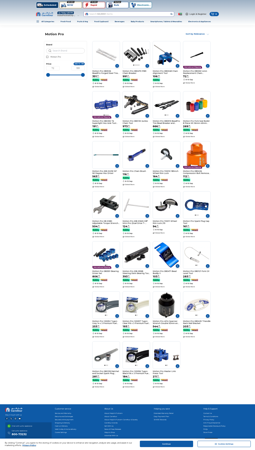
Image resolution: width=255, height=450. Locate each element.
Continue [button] (166, 444)
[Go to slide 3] (136, 65)
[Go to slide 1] (133, 65)
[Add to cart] (117, 66)
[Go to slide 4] (137, 65)
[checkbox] (47, 57)
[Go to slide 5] (138, 65)
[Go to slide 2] (134, 65)
